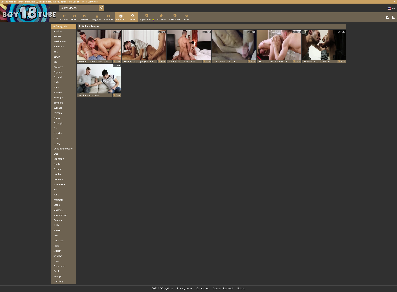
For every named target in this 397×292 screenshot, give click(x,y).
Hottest (84, 19)
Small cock (59, 240)
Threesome (59, 266)
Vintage (57, 276)
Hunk (56, 194)
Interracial (58, 199)
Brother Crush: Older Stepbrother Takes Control (99, 95)
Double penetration (63, 148)
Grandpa (58, 169)
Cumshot (58, 133)
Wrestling (58, 281)
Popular (64, 19)
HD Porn (161, 19)
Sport (56, 245)
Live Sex (132, 19)
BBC (56, 51)
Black (56, 87)
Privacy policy (184, 288)
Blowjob (58, 92)
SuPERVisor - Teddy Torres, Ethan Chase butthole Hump (189, 61)
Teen (56, 261)
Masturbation (60, 215)
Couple (57, 118)
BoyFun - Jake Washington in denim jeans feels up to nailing (99, 61)
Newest (74, 19)
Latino (57, 204)
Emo (56, 153)
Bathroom (59, 46)
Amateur (58, 31)
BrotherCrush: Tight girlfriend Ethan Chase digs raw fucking (144, 61)
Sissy (56, 235)
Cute (56, 138)
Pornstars (121, 19)
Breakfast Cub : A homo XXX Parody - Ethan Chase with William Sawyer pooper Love (279, 61)
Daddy (57, 143)
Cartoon (58, 112)
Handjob (58, 174)
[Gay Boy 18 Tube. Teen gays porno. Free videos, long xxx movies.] (29, 13)
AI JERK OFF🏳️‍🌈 (146, 19)
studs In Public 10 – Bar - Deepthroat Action (234, 61)
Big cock (58, 72)
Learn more (93, 1)
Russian (57, 230)
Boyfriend (58, 102)
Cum (56, 128)
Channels (108, 19)
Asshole (57, 36)
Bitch (56, 82)
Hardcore (58, 179)
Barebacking (60, 41)
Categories (96, 19)
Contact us (202, 288)
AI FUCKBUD (174, 19)
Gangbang (59, 158)
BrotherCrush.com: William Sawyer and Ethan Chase (324, 61)
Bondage (58, 97)
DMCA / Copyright (162, 288)
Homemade (59, 184)
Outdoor (58, 220)
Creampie (58, 123)
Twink (56, 271)
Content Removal (223, 288)
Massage (58, 209)
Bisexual (58, 77)
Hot (55, 189)
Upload (241, 288)
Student (57, 250)
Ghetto (57, 163)
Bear (56, 61)
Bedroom (58, 66)
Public (56, 225)
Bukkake (58, 107)
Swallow (58, 255)
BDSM (57, 56)
